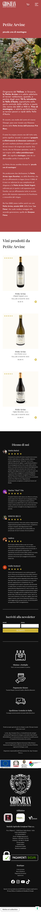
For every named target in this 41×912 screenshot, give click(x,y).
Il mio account (20, 869)
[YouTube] (23, 883)
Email (23, 622)
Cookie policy (20, 844)
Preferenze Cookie (20, 846)
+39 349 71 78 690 (23, 840)
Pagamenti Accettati (20, 873)
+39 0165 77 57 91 (23, 838)
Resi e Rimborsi (20, 871)
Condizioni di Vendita (22, 891)
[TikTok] (28, 883)
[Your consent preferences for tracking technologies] (37, 908)
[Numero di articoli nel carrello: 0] (27, 5)
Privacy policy (20, 842)
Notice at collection (10, 909)
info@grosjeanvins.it (22, 836)
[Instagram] (18, 883)
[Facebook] (13, 883)
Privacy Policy (11, 891)
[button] (36, 302)
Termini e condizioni (20, 848)
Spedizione (20, 875)
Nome (5, 622)
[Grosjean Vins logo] (9, 4)
